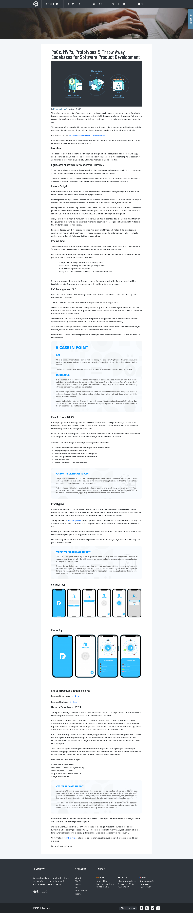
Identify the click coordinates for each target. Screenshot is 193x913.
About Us (52, 4)
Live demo (75, 696)
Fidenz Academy (81, 890)
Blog (141, 4)
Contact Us (190, 18)
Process (96, 4)
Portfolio (119, 4)
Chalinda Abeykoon (70, 838)
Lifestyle (78, 893)
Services (74, 4)
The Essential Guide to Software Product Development (86, 135)
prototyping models (74, 520)
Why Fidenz (79, 881)
